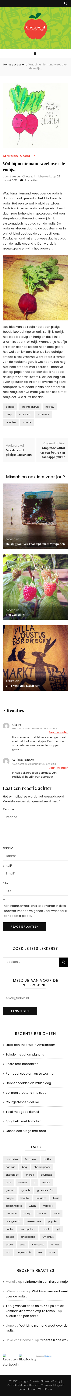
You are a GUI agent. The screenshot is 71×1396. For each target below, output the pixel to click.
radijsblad (25, 414)
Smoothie (48, 1236)
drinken (22, 1182)
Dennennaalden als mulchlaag (28, 1083)
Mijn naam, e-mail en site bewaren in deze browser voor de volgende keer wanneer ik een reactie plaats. (36, 911)
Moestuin (28, 156)
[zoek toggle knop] (65, 3)
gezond (10, 406)
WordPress (45, 1389)
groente (25, 1190)
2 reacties (31, 180)
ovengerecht (13, 1221)
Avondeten (31, 1159)
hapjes (10, 1198)
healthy (49, 406)
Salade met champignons (25, 1054)
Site (5, 883)
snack (9, 1244)
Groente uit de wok (54, 1340)
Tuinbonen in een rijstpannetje (45, 1281)
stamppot (38, 1244)
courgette (46, 1174)
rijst (58, 1229)
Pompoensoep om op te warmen (30, 1073)
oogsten (42, 1213)
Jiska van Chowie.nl (22, 176)
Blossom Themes (40, 1385)
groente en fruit (30, 406)
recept (45, 1229)
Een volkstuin (15, 615)
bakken (48, 1159)
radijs (9, 414)
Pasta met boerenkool (22, 1064)
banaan (10, 1167)
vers (39, 1252)
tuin (8, 1252)
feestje (46, 1182)
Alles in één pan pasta (22, 1316)
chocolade (12, 1174)
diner (9, 1182)
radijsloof (43, 414)
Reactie (8, 809)
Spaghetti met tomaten (23, 1121)
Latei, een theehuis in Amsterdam (30, 1045)
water (52, 1252)
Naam (8, 848)
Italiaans (41, 1198)
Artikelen (10, 156)
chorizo (29, 1174)
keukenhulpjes (14, 1205)
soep (22, 1244)
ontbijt (27, 1213)
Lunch (32, 1205)
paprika (52, 1221)
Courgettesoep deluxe (22, 1102)
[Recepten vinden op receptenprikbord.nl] (11, 1364)
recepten (11, 422)
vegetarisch (24, 1252)
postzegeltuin (27, 1229)
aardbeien (12, 1159)
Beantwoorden (58, 732)
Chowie (34, 1381)
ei (35, 1182)
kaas (56, 1198)
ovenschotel (34, 1221)
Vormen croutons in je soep (26, 1093)
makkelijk (48, 1205)
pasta (9, 1229)
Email (7, 866)
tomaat (55, 1244)
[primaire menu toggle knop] (35, 53)
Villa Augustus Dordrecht (23, 686)
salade (27, 422)
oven (57, 1213)
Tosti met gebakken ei (22, 1112)
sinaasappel (28, 1236)
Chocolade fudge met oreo (26, 1131)
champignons (42, 1167)
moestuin (11, 1213)
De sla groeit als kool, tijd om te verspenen (35, 544)
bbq (24, 1167)
